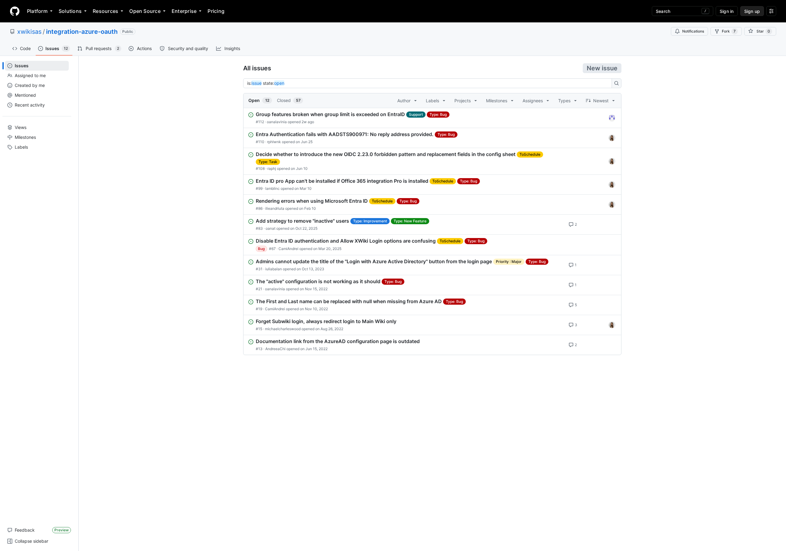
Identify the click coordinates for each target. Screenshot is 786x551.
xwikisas (29, 31)
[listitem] (432, 118)
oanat (270, 228)
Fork (729, 31)
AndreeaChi (275, 348)
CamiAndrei (288, 248)
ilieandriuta (274, 208)
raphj (271, 168)
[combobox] (429, 83)
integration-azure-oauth (82, 31)
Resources (105, 11)
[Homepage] (15, 11)
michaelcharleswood (283, 328)
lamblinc (272, 188)
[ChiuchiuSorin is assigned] (612, 118)
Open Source (145, 11)
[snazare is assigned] (612, 138)
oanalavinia (277, 121)
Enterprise (184, 11)
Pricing (216, 11)
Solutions (70, 11)
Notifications (693, 31)
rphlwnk (274, 141)
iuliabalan (273, 269)
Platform (37, 11)
